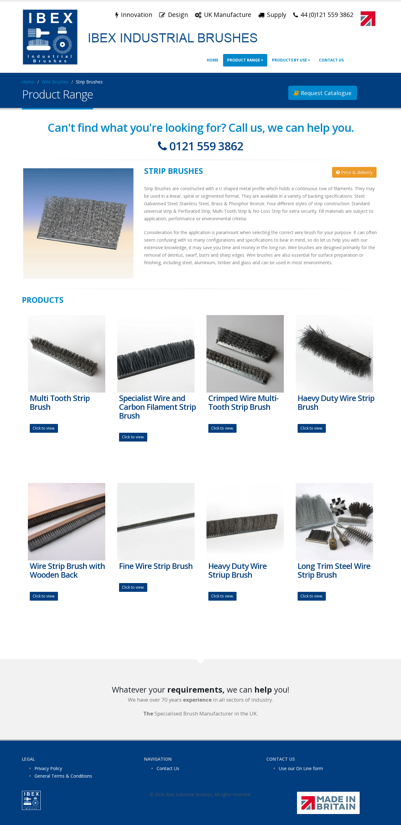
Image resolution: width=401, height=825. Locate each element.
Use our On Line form (301, 768)
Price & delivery (356, 172)
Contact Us (331, 60)
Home (212, 60)
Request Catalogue (325, 93)
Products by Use (290, 60)
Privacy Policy (48, 768)
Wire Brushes (55, 82)
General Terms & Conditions (63, 776)
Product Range (244, 60)
